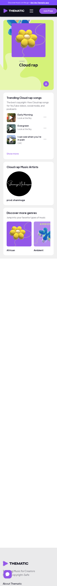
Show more (13, 153)
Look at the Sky (25, 118)
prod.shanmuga (16, 200)
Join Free (48, 10)
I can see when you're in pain (29, 138)
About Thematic (12, 583)
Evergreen (23, 125)
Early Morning (25, 114)
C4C (20, 143)
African (11, 250)
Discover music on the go (28, 3)
